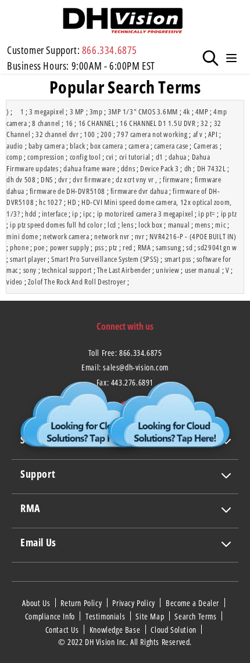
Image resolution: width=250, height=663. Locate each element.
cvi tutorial (135, 157)
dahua (178, 157)
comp (14, 157)
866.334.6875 (109, 50)
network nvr (112, 236)
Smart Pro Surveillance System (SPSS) (105, 259)
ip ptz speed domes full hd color (56, 224)
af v (198, 134)
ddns (128, 168)
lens (127, 224)
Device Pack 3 (159, 168)
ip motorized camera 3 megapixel (145, 213)
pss (99, 247)
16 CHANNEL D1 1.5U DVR (157, 123)
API (213, 134)
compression (46, 157)
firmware (176, 179)
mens (202, 224)
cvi (110, 157)
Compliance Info (51, 616)
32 (204, 123)
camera (138, 145)
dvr (63, 179)
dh (188, 168)
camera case (171, 145)
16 (69, 123)
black (77, 145)
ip (75, 213)
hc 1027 (50, 202)
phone (19, 247)
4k (186, 111)
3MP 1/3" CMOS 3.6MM (143, 111)
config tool (85, 157)
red (128, 247)
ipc (87, 213)
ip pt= (207, 213)
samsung (168, 247)
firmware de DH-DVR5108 (67, 191)
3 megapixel (47, 111)
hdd (31, 213)
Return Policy (81, 602)
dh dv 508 (20, 179)
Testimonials (106, 616)
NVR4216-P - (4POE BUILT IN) (192, 236)
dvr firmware (91, 179)
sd (189, 247)
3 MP (77, 111)
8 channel (46, 123)
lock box (150, 224)
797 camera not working (152, 134)
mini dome (22, 236)
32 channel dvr (56, 134)
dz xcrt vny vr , (137, 179)
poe (39, 247)
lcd (112, 224)
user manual (203, 270)
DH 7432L (211, 168)
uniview (167, 270)
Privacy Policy (134, 602)
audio (14, 145)
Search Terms (196, 616)
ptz (113, 247)
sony (30, 270)
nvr (140, 236)
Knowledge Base (116, 629)
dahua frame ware (89, 168)
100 (89, 134)
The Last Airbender (124, 270)
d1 (159, 157)
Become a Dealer (194, 602)
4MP (202, 111)
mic (220, 224)
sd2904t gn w (217, 247)
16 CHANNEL (96, 123)
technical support (67, 270)
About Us (37, 602)
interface (54, 213)
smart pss (178, 259)
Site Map (150, 616)
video (14, 281)
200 (106, 134)
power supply (70, 247)
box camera (106, 145)
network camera (66, 236)
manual (179, 224)
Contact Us (63, 629)
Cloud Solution (174, 629)
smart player (28, 259)
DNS (47, 179)
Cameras (206, 145)
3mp (96, 111)
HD (71, 202)
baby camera (46, 145)
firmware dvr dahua (139, 191)
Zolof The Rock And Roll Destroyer (77, 281)
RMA (144, 247)
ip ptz (229, 213)
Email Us (38, 542)
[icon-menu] (231, 58)
